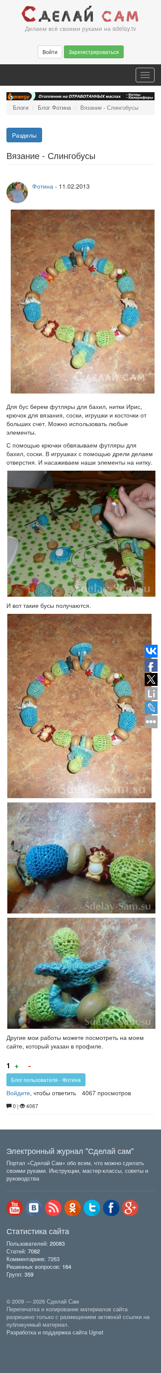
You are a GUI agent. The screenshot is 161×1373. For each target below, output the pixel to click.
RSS (53, 1208)
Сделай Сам (80, 14)
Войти (50, 51)
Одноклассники (72, 1208)
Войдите (18, 1092)
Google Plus (130, 1208)
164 (66, 1267)
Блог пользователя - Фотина (46, 1079)
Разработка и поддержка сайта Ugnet (54, 1332)
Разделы (24, 135)
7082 (34, 1251)
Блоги (20, 107)
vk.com (34, 1208)
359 (28, 1274)
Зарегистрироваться (94, 51)
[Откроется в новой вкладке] (25, 1342)
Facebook (111, 1208)
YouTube (14, 1208)
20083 (57, 1243)
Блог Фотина (54, 107)
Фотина (42, 186)
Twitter (92, 1208)
